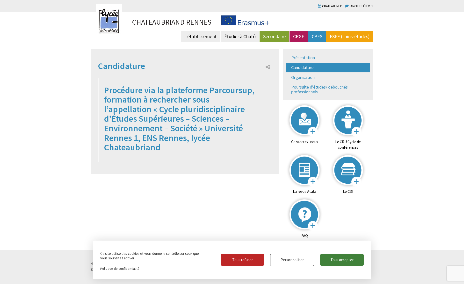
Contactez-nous (304, 141)
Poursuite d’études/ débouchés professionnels (319, 89)
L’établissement (200, 36)
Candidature (302, 67)
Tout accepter (342, 259)
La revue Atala (304, 191)
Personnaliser (292, 259)
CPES (317, 36)
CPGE (298, 36)
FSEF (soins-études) (350, 36)
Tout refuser (242, 259)
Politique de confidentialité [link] (119, 268)
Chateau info (332, 6)
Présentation (303, 57)
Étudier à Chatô (240, 36)
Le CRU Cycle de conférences (348, 144)
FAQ (304, 235)
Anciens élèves (361, 6)
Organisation (303, 77)
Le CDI (348, 191)
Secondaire (274, 36)
